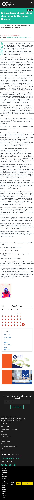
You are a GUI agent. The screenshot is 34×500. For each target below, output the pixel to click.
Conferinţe (7, 340)
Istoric (2, 439)
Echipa (2, 431)
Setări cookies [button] (12, 483)
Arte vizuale (7, 337)
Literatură (7, 335)
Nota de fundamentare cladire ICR (9, 446)
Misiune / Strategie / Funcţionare (9, 429)
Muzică (6, 342)
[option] (6, 291)
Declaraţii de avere (5, 441)
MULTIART (7, 349)
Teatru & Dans (8, 344)
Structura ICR (4, 434)
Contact (3, 448)
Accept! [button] (27, 483)
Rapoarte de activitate (6, 436)
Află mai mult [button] (5, 496)
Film (5, 347)
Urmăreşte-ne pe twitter (11, 458)
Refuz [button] (18, 483)
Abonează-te (17, 407)
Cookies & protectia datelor (7, 451)
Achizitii (3, 443)
